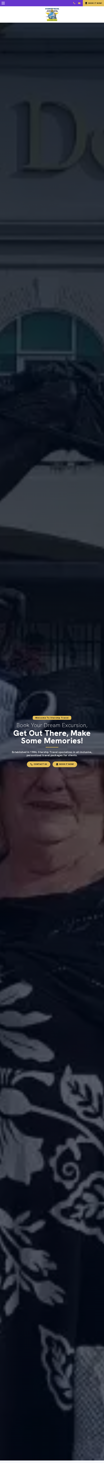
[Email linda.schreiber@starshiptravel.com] (79, 3)
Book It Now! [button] (95, 3)
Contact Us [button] (40, 764)
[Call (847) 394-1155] (74, 3)
